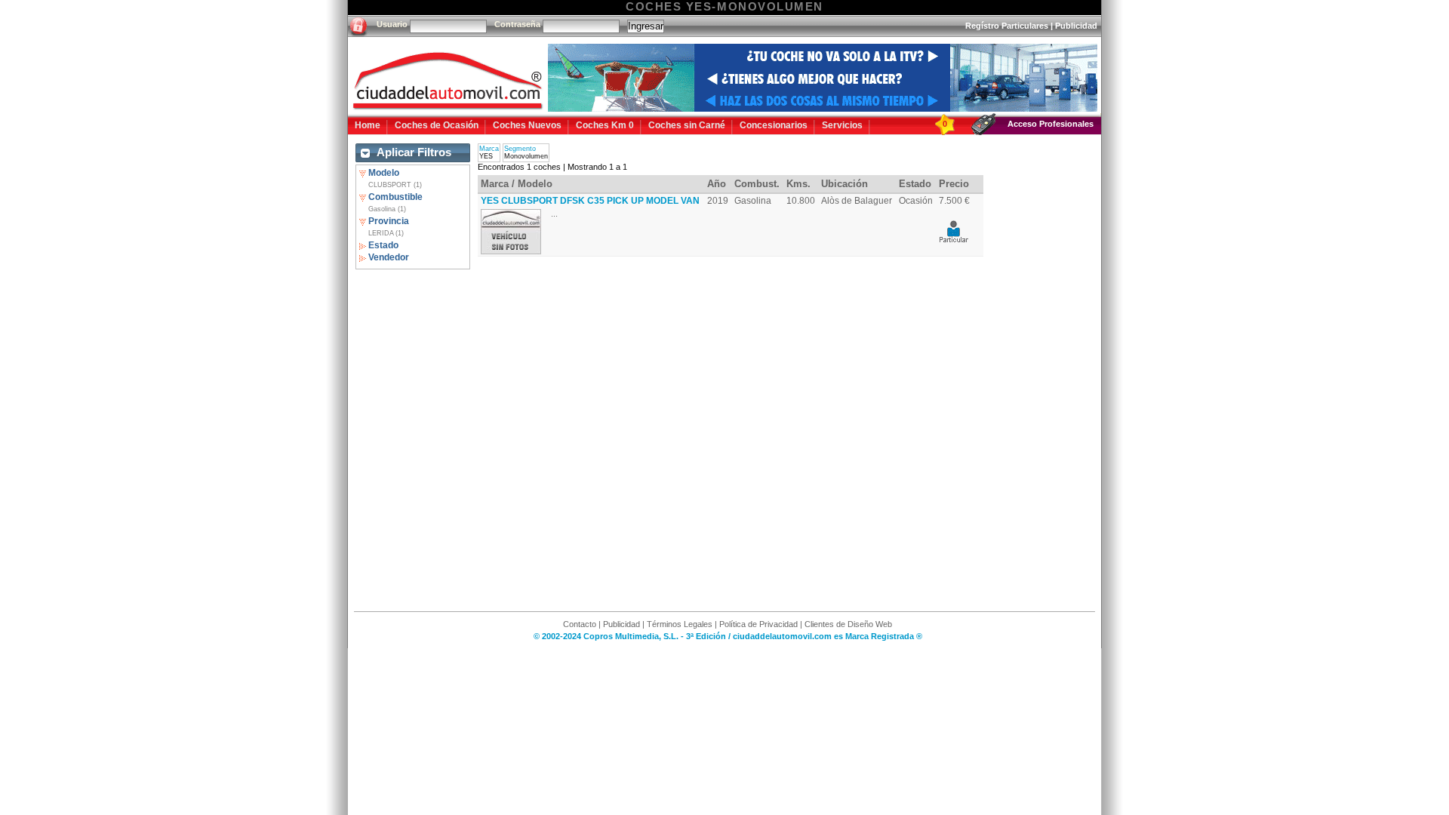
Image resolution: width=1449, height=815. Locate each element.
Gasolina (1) (387, 209)
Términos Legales (679, 624)
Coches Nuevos (527, 125)
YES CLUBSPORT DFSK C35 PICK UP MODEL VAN (590, 200)
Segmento (520, 148)
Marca (489, 148)
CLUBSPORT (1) (395, 185)
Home (367, 125)
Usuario (392, 24)
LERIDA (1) (386, 233)
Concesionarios (774, 125)
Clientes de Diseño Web (848, 624)
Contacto (579, 624)
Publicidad (1076, 25)
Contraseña (517, 24)
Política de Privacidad (758, 624)
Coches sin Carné (686, 125)
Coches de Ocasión (436, 125)
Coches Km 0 (605, 125)
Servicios (842, 125)
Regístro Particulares (1006, 25)
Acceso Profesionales (1051, 123)
